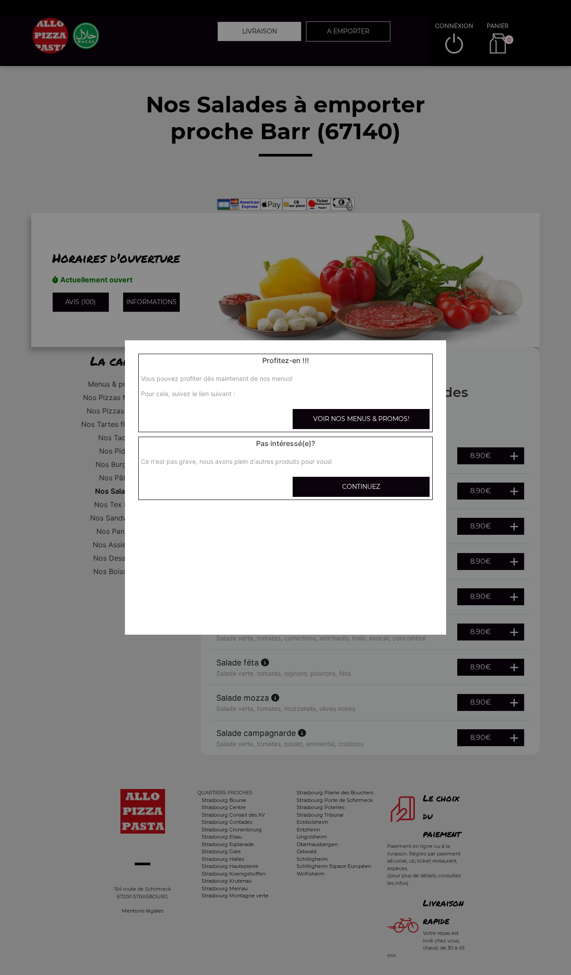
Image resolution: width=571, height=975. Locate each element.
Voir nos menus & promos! (361, 419)
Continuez (361, 487)
